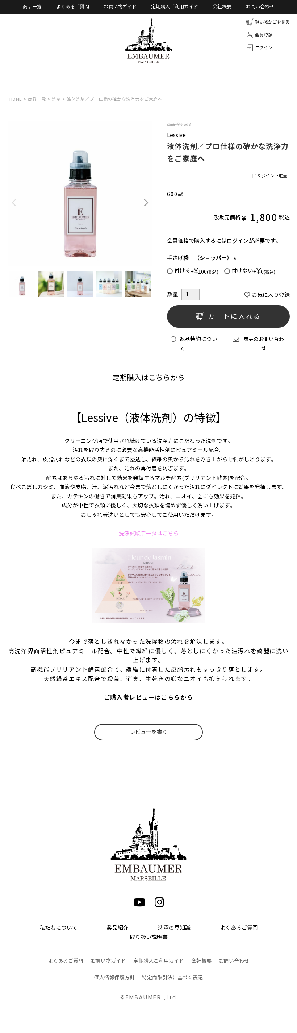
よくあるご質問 (72, 7)
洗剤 (56, 99)
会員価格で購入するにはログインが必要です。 (224, 241)
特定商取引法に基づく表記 (172, 978)
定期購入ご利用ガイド (174, 7)
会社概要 (222, 7)
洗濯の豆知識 (174, 928)
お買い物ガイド (120, 7)
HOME (15, 99)
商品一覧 (32, 7)
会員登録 (263, 35)
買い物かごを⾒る (272, 22)
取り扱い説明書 (149, 937)
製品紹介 (118, 928)
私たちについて (58, 928)
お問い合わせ (260, 7)
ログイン (263, 47)
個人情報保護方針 (114, 978)
